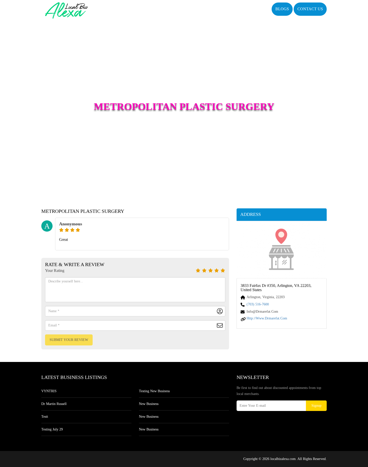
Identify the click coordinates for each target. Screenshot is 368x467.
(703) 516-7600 (258, 304)
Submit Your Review (69, 340)
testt (44, 416)
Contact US (310, 9)
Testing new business (154, 391)
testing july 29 (52, 429)
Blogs (282, 9)
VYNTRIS (49, 391)
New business (148, 404)
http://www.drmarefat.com (267, 318)
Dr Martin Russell (54, 404)
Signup (316, 405)
